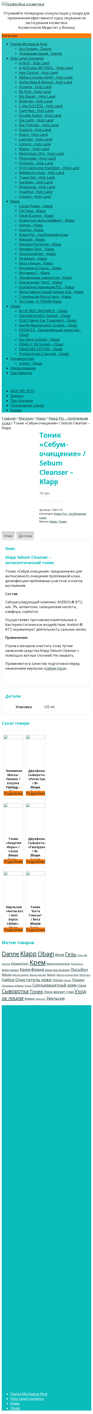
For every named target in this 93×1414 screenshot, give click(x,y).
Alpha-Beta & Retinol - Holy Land (45, 82)
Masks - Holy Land (34, 148)
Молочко (84, 974)
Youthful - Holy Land (35, 191)
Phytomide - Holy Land (37, 158)
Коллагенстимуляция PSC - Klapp (46, 287)
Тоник (62, 521)
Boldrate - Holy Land (35, 101)
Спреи (81, 985)
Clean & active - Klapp (36, 215)
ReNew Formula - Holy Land (41, 172)
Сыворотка (15, 991)
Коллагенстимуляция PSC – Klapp (38, 1103)
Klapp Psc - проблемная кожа (43, 234)
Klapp (15, 201)
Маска (6, 974)
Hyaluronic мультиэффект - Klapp (47, 220)
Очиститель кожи (33, 979)
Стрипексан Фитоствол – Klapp (36, 1112)
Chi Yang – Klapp (24, 1026)
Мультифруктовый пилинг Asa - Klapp (51, 291)
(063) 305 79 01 (22, 391)
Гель (70, 954)
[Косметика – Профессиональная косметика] (23, 4)
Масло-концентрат (67, 974)
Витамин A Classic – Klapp (31, 1083)
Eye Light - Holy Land (36, 120)
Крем (38, 962)
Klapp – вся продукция (29, 1017)
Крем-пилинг (10, 970)
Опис (8, 536)
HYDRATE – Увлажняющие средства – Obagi (47, 1187)
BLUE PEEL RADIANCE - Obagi (43, 310)
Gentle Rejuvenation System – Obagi (39, 1182)
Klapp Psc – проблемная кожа (35, 1050)
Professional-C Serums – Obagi (35, 1206)
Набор (8, 979)
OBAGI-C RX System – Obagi (32, 1196)
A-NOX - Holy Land (34, 63)
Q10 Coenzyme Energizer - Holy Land (49, 168)
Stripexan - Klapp (33, 258)
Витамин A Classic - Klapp (40, 268)
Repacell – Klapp (23, 1055)
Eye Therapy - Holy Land (39, 125)
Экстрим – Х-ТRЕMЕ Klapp (32, 1117)
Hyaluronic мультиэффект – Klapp (38, 1036)
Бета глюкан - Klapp (36, 263)
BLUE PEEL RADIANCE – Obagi (34, 1168)
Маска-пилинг (20, 974)
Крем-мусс (77, 963)
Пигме (67, 980)
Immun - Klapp (31, 225)
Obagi (15, 306)
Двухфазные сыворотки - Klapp (45, 277)
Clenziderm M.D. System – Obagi (36, 1172)
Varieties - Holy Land (36, 182)
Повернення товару (27, 405)
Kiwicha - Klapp (31, 229)
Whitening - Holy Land (37, 187)
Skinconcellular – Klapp (29, 1069)
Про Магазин (21, 400)
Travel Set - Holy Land (37, 177)
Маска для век (38, 974)
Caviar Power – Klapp (27, 1022)
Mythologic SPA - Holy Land (41, 153)
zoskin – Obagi (22, 1210)
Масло (51, 975)
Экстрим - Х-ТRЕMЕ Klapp (40, 301)
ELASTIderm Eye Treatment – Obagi (39, 1177)
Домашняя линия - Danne (40, 53)
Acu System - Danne (35, 48)
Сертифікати (21, 372)
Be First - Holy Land (35, 91)
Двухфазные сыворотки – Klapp (37, 1093)
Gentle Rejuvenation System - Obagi (48, 325)
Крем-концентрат (58, 964)
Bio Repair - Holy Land (37, 96)
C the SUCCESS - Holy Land (40, 106)
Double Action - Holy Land (40, 115)
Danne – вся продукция (30, 1135)
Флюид (29, 999)
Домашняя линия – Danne (41, 1145)
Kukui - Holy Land (33, 134)
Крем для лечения (57, 970)
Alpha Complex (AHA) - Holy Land (45, 77)
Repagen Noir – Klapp (28, 1064)
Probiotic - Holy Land (36, 163)
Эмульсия (55, 998)
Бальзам (17, 1276)
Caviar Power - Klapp (36, 206)
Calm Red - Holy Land (36, 110)
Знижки (16, 395)
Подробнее (13, 793)
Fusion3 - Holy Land (35, 129)
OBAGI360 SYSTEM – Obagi (32, 1201)
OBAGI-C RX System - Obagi (41, 344)
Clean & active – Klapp (28, 1031)
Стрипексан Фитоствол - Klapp (45, 296)
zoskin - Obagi (30, 363)
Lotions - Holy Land (35, 144)
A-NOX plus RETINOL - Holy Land (46, 67)
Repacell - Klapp (32, 239)
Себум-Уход (55, 668)
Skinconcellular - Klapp (37, 253)
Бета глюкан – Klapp (27, 1079)
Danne (10, 954)
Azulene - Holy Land (35, 86)
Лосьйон (79, 969)
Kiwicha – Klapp (22, 1045)
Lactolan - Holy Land (35, 139)
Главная (9, 418)
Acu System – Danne (35, 1140)
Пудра (28, 985)
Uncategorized (22, 358)
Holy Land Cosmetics (27, 58)
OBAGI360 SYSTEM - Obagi (41, 349)
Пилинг (78, 979)
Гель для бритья (24, 1285)
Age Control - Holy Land (38, 72)
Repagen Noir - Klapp (36, 249)
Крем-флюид (32, 969)
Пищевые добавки (13, 985)
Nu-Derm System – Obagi (31, 1191)
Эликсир (40, 998)
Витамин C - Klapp (34, 272)
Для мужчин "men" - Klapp (40, 282)
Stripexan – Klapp (24, 1074)
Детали (25, 536)
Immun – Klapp (22, 1041)
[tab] (8, 536)
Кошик (16, 410)
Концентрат (20, 963)
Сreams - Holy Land (35, 196)
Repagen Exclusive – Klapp (31, 1060)
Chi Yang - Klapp (32, 210)
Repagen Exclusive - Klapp (40, 244)
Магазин (26, 418)
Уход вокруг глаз (59, 991)
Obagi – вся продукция (29, 1163)
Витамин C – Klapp (26, 1088)
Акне (59, 954)
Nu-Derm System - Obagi (39, 339)
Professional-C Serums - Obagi (44, 353)
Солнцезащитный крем (54, 985)
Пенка (58, 980)
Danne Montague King (28, 44)
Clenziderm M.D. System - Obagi (45, 315)
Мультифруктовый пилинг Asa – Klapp (42, 1107)
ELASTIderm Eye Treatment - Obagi (48, 320)
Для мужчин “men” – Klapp (32, 1098)
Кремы (16, 1229)
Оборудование (23, 368)
